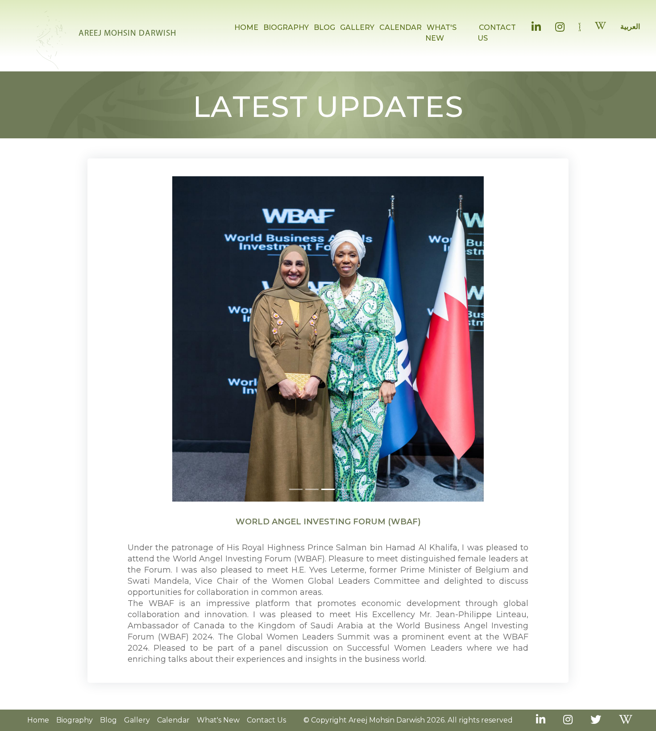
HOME (246, 27)
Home (38, 725)
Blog (108, 725)
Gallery (137, 725)
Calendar (173, 725)
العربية (630, 26)
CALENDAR (400, 27)
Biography (74, 725)
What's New (218, 725)
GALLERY (357, 27)
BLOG (324, 27)
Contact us (266, 725)
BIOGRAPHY (286, 27)
